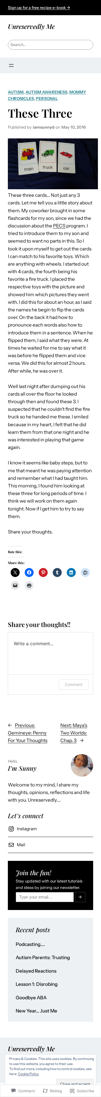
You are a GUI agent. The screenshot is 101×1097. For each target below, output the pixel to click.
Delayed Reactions (36, 971)
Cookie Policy (28, 1074)
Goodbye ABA (31, 997)
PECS (59, 226)
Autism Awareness (46, 92)
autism (16, 92)
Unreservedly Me (31, 26)
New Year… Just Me (36, 1011)
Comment (73, 684)
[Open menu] (11, 65)
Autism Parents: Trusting (43, 957)
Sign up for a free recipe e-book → (39, 7)
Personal (47, 98)
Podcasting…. (30, 944)
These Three (40, 113)
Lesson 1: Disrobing (37, 984)
